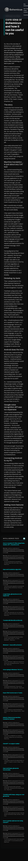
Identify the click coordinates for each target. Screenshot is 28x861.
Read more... (7, 564)
